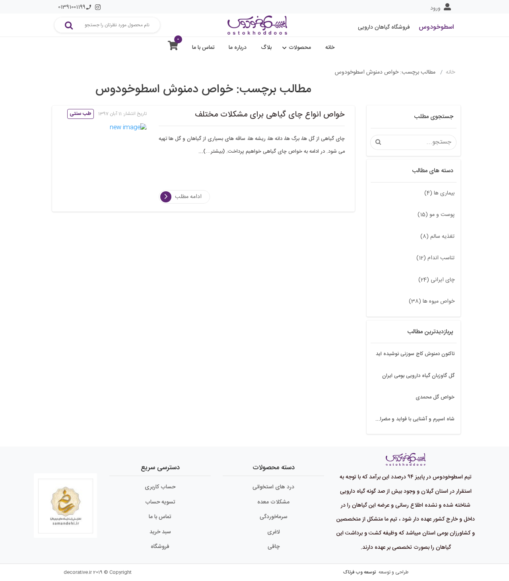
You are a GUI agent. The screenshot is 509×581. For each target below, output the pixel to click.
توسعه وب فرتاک (359, 572)
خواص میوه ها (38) (432, 301)
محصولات (300, 47)
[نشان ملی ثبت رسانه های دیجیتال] (65, 502)
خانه (329, 47)
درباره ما (238, 47)
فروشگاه (160, 547)
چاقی (274, 547)
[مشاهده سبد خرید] (173, 47)
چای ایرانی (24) (436, 280)
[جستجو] (69, 25)
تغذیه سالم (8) (437, 236)
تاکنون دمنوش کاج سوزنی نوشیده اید (415, 354)
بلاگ (266, 47)
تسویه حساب (160, 502)
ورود (435, 8)
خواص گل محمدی (435, 397)
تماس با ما (203, 47)
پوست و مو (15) (436, 215)
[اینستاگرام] (98, 7)
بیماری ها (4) (439, 193)
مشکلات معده (273, 502)
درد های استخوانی (273, 487)
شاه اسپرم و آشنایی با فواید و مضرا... (415, 419)
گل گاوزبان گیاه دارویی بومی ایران (418, 375)
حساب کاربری (160, 487)
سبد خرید (160, 532)
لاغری (273, 532)
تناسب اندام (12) (435, 258)
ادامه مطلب (188, 197)
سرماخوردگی (274, 517)
